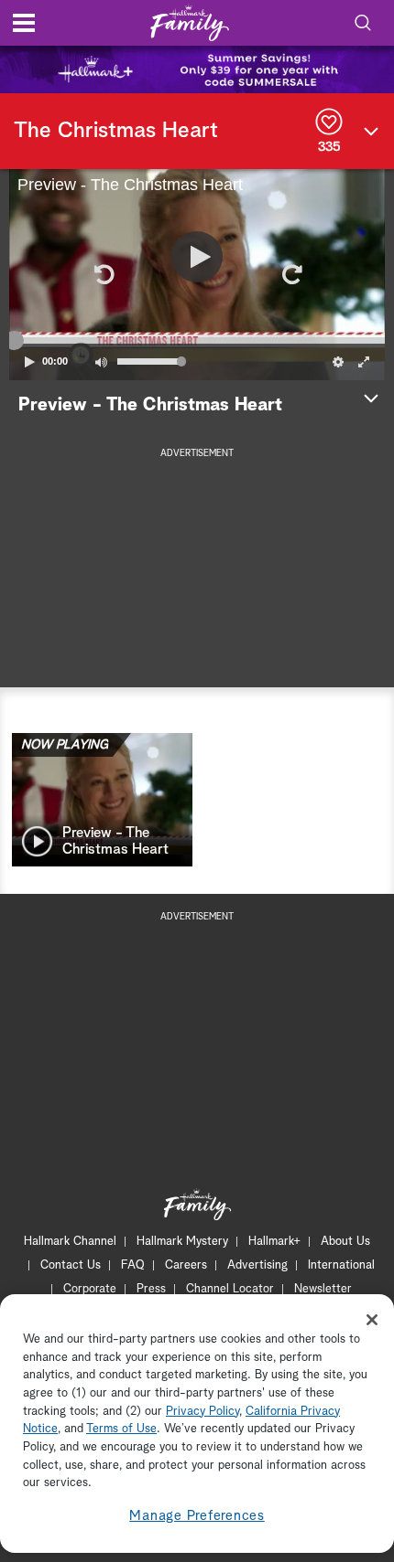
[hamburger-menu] (24, 23)
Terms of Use (121, 1429)
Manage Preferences (197, 1516)
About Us (345, 1242)
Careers (186, 1265)
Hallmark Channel (70, 1242)
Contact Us (70, 1265)
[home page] (189, 23)
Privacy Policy (202, 1412)
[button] (103, 274)
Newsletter (323, 1289)
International (341, 1265)
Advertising (257, 1265)
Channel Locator (230, 1289)
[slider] (197, 340)
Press (151, 1289)
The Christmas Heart (116, 131)
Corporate (89, 1289)
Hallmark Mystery (182, 1242)
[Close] (372, 1320)
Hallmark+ (274, 1242)
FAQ (133, 1265)
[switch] (100, 362)
